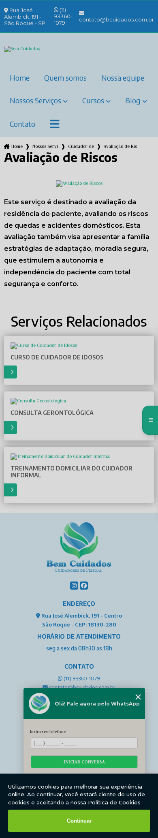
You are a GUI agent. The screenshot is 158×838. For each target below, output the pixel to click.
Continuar (79, 821)
